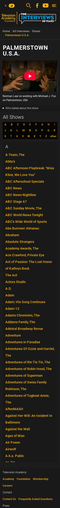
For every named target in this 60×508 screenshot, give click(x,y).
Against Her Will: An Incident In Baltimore (28, 419)
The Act (11, 275)
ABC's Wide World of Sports (26, 222)
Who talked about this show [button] (22, 108)
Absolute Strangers (19, 242)
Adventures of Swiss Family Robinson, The (26, 385)
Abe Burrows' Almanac (22, 228)
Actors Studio (15, 282)
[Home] (30, 19)
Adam (9, 295)
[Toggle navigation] (54, 6)
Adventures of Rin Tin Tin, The (27, 362)
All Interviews (21, 31)
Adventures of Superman (23, 376)
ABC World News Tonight (24, 215)
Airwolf (10, 449)
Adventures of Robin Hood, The (28, 369)
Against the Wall (17, 429)
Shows (36, 31)
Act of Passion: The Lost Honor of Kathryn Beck (28, 265)
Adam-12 (12, 309)
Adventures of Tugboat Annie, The (27, 399)
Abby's (10, 161)
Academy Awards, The (21, 248)
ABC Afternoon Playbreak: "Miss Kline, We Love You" (29, 171)
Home (6, 31)
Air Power (12, 442)
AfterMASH (14, 409)
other (53, 136)
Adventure (13, 335)
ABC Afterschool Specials (24, 181)
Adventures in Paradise (22, 342)
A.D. (8, 289)
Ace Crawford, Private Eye (24, 255)
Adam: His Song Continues (25, 302)
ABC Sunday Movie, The (23, 208)
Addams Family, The (20, 322)
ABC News (13, 188)
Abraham (12, 235)
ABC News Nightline (20, 195)
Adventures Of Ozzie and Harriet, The (30, 352)
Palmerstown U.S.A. (17, 35)
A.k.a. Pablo (14, 456)
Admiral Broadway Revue (24, 329)
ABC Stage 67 (16, 202)
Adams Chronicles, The (22, 315)
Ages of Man (14, 436)
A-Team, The (14, 155)
